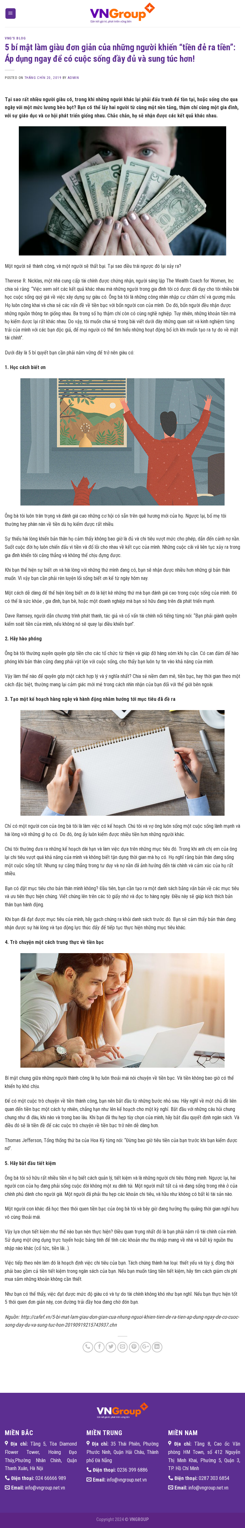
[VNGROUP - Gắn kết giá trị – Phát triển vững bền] (122, 13)
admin (73, 78)
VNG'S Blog (15, 38)
